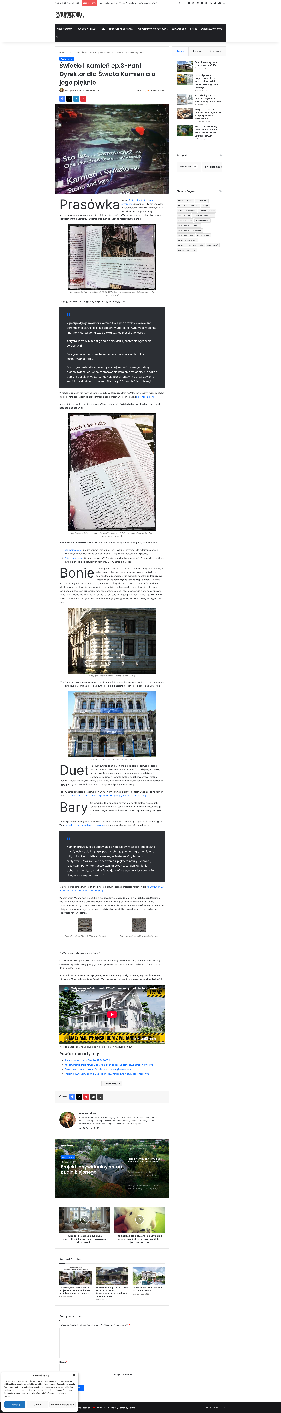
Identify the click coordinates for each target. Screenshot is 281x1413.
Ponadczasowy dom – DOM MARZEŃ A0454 (87, 1060)
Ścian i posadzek (73, 558)
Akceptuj (15, 1404)
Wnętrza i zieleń (87, 29)
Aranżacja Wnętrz (185, 200)
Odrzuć (37, 1404)
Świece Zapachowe (211, 29)
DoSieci (132, 1408)
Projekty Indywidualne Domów (190, 245)
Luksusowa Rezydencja (203, 215)
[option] (112, 1168)
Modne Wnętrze (202, 220)
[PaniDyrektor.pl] (69, 15)
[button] (74, 1375)
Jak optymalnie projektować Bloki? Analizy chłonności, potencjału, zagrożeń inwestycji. (110, 1064)
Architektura (64, 29)
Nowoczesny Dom (185, 235)
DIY (103, 29)
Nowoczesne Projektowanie (189, 230)
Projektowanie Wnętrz (187, 240)
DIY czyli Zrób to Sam (187, 210)
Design (205, 205)
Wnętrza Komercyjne (186, 250)
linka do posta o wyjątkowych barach (84, 825)
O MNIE (193, 29)
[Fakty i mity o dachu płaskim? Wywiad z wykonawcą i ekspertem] (185, 99)
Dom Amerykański (207, 210)
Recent (180, 51)
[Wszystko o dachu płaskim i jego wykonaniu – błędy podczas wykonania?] (185, 113)
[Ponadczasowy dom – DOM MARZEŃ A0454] (185, 66)
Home (64, 52)
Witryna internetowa (123, 1374)
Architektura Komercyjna (188, 205)
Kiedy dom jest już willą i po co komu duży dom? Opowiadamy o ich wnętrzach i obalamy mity (112, 1291)
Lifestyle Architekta (121, 29)
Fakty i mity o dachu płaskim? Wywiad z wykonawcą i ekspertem (98, 1069)
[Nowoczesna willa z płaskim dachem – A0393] (149, 1276)
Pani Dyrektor (70, 90)
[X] (87, 1128)
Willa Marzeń (212, 245)
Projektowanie (203, 235)
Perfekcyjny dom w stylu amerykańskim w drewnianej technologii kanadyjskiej (88, 1169)
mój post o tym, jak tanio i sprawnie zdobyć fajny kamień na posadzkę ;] (109, 795)
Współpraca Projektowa (152, 29)
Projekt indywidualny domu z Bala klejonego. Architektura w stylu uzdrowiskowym (107, 1073)
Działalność (179, 29)
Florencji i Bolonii (145, 396)
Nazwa (63, 1362)
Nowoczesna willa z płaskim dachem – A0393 (147, 1289)
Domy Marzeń (184, 215)
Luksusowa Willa (185, 220)
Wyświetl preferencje (62, 1404)
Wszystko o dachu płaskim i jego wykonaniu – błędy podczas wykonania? (131, 3)
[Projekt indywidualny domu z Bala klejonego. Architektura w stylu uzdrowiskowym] (185, 130)
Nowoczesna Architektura (188, 225)
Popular (197, 51)
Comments (215, 51)
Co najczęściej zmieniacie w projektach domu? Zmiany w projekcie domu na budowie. (74, 1290)
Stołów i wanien (73, 550)
